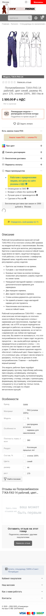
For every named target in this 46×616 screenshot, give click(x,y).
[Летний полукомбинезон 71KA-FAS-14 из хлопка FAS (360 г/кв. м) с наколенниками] (23, 49)
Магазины (38, 2)
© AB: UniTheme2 (16, 608)
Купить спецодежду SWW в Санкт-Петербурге (23, 570)
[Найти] (29, 17)
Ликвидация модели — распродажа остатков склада (24, 112)
